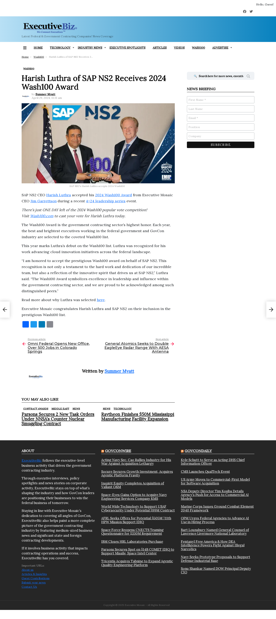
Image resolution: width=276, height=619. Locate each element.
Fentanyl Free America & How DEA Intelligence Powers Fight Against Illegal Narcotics (212, 545)
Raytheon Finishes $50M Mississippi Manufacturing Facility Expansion (137, 416)
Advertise (220, 47)
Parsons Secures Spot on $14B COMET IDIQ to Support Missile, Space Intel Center (137, 551)
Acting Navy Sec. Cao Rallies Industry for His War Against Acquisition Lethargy (136, 462)
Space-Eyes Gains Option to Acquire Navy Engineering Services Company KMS (134, 496)
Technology (60, 47)
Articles (160, 47)
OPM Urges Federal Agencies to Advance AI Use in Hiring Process (215, 520)
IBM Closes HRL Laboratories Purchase (132, 541)
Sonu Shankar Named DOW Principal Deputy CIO (216, 570)
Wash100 (198, 47)
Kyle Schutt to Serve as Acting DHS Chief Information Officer (213, 462)
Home (38, 47)
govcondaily (198, 450)
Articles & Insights (34, 574)
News (76, 408)
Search (248, 77)
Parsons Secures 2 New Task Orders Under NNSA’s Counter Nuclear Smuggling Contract (58, 418)
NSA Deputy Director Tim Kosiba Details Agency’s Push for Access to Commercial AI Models (215, 494)
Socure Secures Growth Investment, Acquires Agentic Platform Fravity (137, 473)
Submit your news (34, 582)
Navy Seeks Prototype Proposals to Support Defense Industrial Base (215, 559)
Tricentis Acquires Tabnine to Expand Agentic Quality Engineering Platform (137, 563)
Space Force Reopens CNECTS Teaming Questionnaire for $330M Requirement (132, 531)
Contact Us (29, 587)
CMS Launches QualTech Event (205, 471)
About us (28, 570)
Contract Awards (35, 408)
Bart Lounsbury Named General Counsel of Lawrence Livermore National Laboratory (215, 531)
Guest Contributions (36, 578)
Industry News (90, 47)
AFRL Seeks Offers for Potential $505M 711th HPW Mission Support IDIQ (136, 520)
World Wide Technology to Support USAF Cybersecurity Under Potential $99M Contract (138, 508)
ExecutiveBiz (32, 460)
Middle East (60, 408)
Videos (179, 47)
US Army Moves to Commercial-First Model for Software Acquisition (215, 481)
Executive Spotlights (127, 47)
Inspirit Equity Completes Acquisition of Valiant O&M (132, 485)
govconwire (118, 450)
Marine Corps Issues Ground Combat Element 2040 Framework (217, 508)
